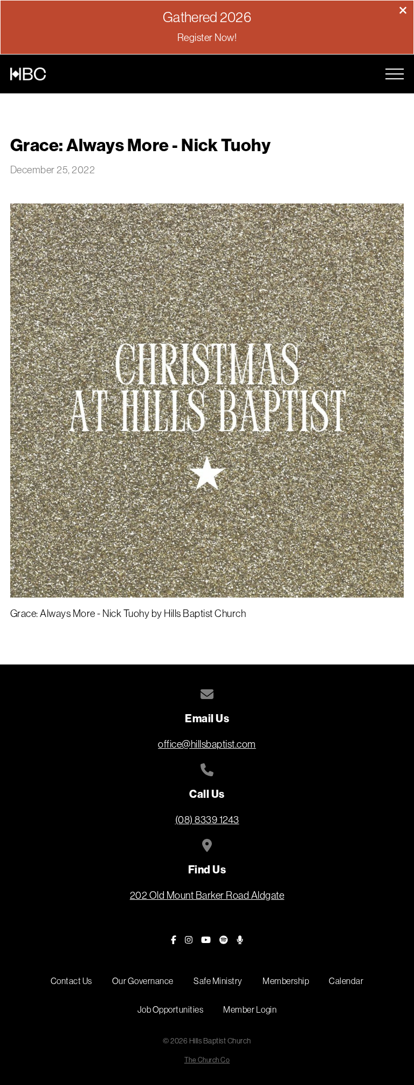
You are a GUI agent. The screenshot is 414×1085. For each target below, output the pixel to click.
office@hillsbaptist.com (207, 744)
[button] (394, 74)
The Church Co (207, 1060)
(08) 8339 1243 (207, 819)
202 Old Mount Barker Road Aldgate (207, 895)
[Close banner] (403, 11)
